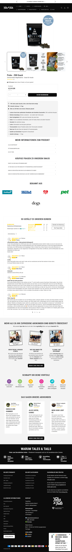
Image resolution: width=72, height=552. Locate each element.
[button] (19, 6)
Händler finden (6, 513)
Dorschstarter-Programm (8, 508)
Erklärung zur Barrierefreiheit (9, 533)
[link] (60, 542)
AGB (4, 518)
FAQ (4, 503)
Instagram (29, 534)
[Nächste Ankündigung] (55, 1)
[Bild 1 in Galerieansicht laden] (16, 61)
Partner (5, 528)
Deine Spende (6, 506)
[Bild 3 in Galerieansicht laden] (56, 61)
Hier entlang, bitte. (63, 492)
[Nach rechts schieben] (66, 61)
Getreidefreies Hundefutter (30, 475)
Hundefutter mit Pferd (29, 480)
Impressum (6, 523)
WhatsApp (29, 522)
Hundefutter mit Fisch (29, 478)
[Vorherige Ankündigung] (16, 1)
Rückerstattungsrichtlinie (8, 526)
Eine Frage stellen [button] (58, 228)
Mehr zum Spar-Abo (36, 365)
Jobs (4, 516)
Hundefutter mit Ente (29, 485)
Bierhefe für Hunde (7, 487)
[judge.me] (22, 228)
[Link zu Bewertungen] (10, 79)
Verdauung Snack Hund (8, 475)
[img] (15, 238)
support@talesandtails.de (33, 517)
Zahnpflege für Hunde (29, 487)
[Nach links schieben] (5, 61)
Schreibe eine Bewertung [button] (58, 224)
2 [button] (34, 312)
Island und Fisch (7, 511)
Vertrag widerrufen (9, 536)
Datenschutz (6, 521)
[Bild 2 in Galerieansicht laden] (36, 61)
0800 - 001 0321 (30, 519)
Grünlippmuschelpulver (8, 483)
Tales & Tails (8, 548)
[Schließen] (69, 534)
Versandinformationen (8, 501)
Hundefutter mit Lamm (29, 483)
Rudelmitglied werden (8, 531)
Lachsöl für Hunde (7, 485)
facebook (29, 536)
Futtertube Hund (7, 478)
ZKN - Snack (6, 480)
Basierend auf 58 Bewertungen (14, 226)
